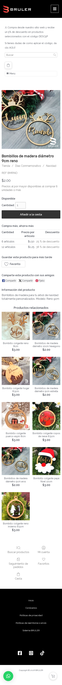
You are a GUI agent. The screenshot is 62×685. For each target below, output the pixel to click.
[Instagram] (31, 653)
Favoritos (43, 563)
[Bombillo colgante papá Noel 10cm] (46, 461)
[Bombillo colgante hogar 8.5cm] (16, 371)
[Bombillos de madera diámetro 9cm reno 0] (31, 119)
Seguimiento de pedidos (18, 565)
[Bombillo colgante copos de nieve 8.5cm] (46, 416)
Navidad (51, 165)
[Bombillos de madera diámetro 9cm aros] (16, 461)
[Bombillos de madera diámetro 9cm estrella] (46, 371)
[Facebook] (20, 653)
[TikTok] (42, 653)
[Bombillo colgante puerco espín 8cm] (16, 416)
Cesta (18, 578)
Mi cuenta (44, 552)
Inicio (31, 600)
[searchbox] (31, 54)
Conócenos (31, 608)
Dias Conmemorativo (28, 165)
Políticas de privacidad (31, 615)
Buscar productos (18, 552)
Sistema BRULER (31, 630)
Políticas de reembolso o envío (31, 623)
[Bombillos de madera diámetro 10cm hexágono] (46, 326)
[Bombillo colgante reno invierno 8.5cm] (16, 506)
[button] (8, 65)
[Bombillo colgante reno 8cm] (16, 326)
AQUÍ (12, 47)
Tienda (6, 165)
